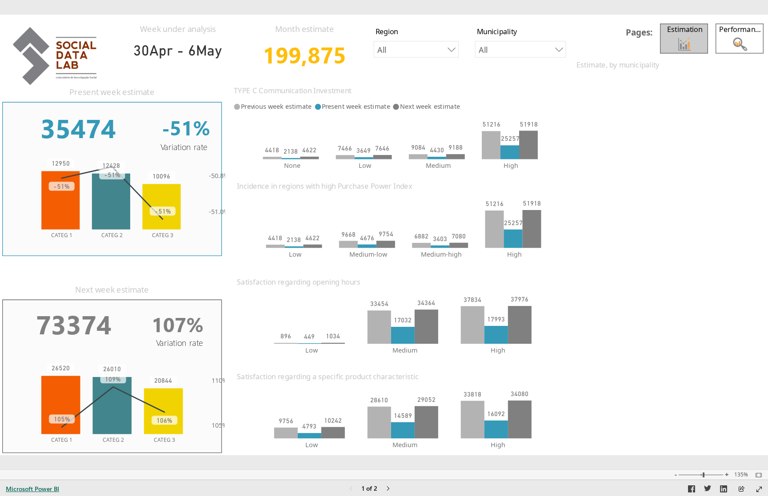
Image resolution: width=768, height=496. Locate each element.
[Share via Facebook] (691, 490)
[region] (384, 235)
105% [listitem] (220, 425)
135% (741, 474)
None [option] (292, 165)
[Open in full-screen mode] (759, 489)
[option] (272, 157)
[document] (641, 33)
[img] (57, 52)
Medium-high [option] (441, 254)
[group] (178, 40)
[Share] (741, 489)
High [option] (511, 165)
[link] (740, 35)
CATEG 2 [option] (112, 235)
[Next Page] (388, 489)
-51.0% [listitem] (219, 211)
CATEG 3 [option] (162, 235)
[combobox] (416, 49)
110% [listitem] (220, 380)
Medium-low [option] (368, 254)
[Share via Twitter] (707, 490)
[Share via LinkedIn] (723, 490)
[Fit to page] (756, 475)
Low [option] (365, 165)
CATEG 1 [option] (61, 235)
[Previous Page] (351, 489)
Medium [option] (438, 165)
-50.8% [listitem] (219, 175)
